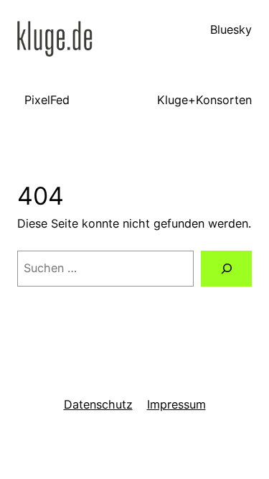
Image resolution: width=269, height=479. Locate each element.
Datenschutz (98, 404)
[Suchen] (226, 269)
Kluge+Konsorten (204, 100)
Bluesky (231, 29)
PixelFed (47, 100)
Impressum (176, 404)
